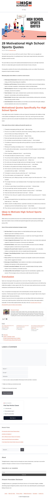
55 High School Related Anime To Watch (11, 338)
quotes (13, 336)
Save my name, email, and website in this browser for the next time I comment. (20, 379)
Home (6, 493)
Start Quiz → (13, 418)
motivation (9, 336)
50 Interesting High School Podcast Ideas (10, 431)
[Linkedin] (3, 319)
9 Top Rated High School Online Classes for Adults (12, 442)
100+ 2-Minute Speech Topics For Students (11, 436)
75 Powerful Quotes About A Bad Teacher (12, 339)
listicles (4, 336)
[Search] (22, 449)
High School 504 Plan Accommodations (10, 439)
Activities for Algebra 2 (6, 434)
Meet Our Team (11, 493)
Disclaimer (35, 493)
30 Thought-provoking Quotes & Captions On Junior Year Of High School (37, 327)
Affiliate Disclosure (28, 493)
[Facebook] (4, 319)
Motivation (5, 334)
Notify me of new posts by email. (10, 388)
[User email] (6, 319)
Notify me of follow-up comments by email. (12, 384)
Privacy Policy (19, 493)
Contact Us (41, 493)
